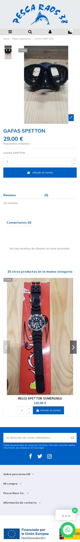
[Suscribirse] (72, 437)
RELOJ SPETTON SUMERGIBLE (40, 398)
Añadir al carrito (42, 172)
